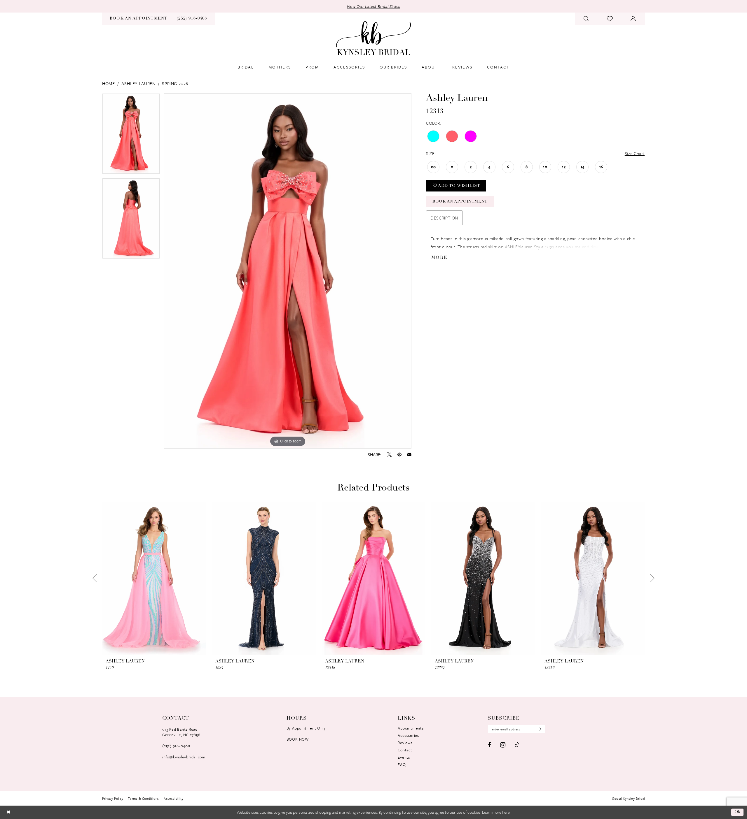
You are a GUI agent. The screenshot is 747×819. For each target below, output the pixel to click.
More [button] (439, 258)
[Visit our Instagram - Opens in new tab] (502, 745)
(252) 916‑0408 (176, 746)
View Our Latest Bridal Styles (373, 6)
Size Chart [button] (635, 153)
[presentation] (154, 578)
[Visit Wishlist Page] (610, 19)
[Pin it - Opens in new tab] (399, 454)
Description (444, 218)
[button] (633, 19)
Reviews (405, 743)
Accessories (408, 735)
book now (298, 739)
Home (108, 83)
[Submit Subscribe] (539, 729)
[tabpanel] (131, 135)
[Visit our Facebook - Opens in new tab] (489, 744)
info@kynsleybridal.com (183, 757)
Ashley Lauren (138, 83)
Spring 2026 (175, 83)
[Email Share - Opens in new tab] (409, 454)
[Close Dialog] (8, 812)
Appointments (410, 728)
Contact (405, 750)
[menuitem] (138, 19)
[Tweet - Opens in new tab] (389, 454)
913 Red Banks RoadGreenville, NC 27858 (181, 732)
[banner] (373, 38)
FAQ (402, 764)
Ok (737, 812)
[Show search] (586, 19)
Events (404, 757)
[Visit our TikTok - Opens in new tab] (517, 744)
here (506, 812)
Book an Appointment (460, 201)
